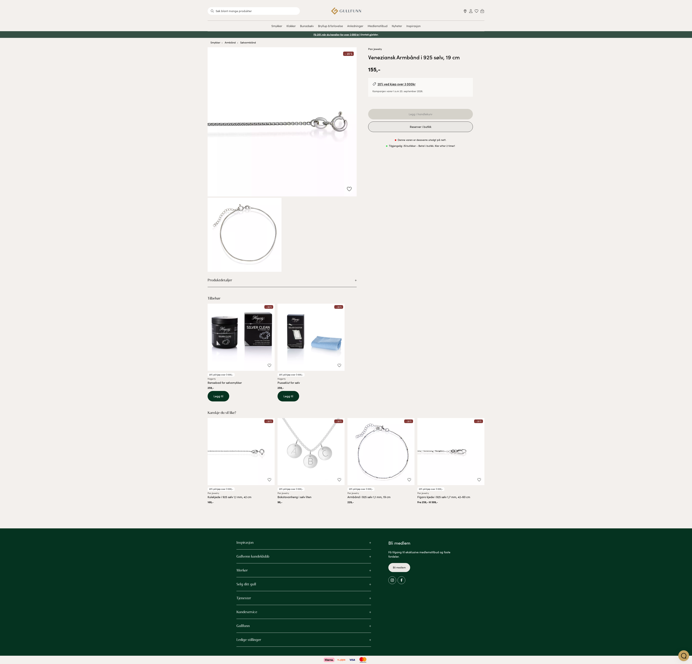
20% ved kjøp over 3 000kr (397, 84)
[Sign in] (471, 11)
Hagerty (212, 378)
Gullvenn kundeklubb (252, 556)
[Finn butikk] (465, 11)
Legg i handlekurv (420, 114)
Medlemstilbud (377, 26)
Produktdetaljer (220, 280)
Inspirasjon (413, 26)
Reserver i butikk (420, 127)
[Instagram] (392, 580)
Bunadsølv (307, 26)
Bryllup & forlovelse (330, 26)
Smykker (276, 26)
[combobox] (254, 11)
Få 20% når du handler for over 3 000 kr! (337, 34)
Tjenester (243, 598)
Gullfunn (243, 626)
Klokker (291, 26)
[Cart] (482, 11)
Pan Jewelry (375, 49)
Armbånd (230, 42)
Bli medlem (399, 567)
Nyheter (397, 26)
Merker (242, 570)
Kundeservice (246, 612)
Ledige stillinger (248, 639)
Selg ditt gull (246, 584)
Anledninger (355, 26)
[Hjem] (346, 11)
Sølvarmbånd (248, 42)
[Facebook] (401, 580)
